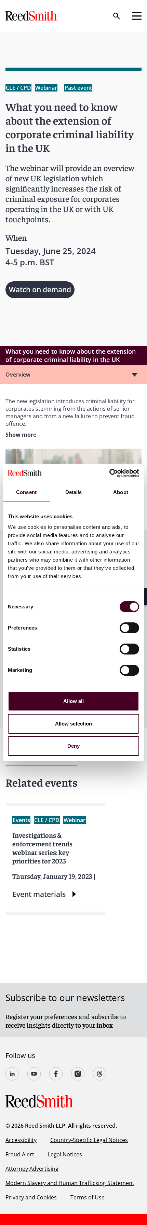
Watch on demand (40, 289)
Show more (20, 434)
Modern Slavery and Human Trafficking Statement (69, 1183)
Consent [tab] (26, 492)
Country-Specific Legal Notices (89, 1140)
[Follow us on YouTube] (34, 1074)
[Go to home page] (31, 16)
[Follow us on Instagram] (78, 1074)
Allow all (73, 701)
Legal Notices (65, 1154)
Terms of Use (87, 1197)
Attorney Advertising (31, 1168)
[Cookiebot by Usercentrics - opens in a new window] (109, 473)
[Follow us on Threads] (100, 1074)
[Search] (116, 16)
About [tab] (120, 492)
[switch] (129, 627)
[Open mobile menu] (137, 16)
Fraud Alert (19, 1154)
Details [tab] (73, 492)
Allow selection (73, 724)
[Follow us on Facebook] (56, 1074)
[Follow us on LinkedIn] (12, 1074)
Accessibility (21, 1140)
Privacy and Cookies (31, 1197)
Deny (73, 746)
